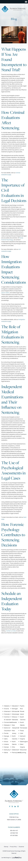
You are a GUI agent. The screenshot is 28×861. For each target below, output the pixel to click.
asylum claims (5, 292)
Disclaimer (21, 846)
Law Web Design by (6, 857)
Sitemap (6, 846)
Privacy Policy (13, 846)
